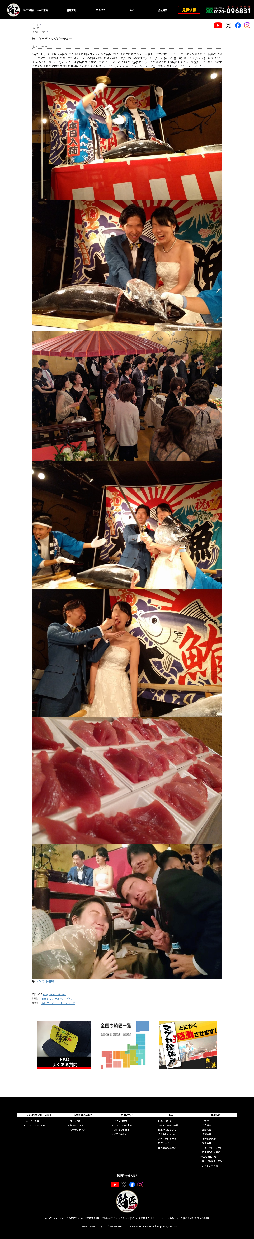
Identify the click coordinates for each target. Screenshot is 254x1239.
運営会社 (206, 1143)
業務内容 (206, 1134)
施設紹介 (206, 1129)
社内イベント (76, 1121)
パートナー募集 (210, 1165)
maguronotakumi (54, 994)
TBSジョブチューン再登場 (56, 998)
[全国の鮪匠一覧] (208, 1156)
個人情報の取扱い (167, 1147)
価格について (165, 1121)
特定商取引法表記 (211, 1152)
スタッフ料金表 (122, 1129)
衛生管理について (167, 1129)
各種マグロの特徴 (167, 1138)
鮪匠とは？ (163, 1143)
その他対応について (168, 1134)
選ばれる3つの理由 (35, 1125)
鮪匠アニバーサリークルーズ (58, 1003)
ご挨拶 (205, 1121)
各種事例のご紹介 (83, 1114)
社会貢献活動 (209, 1138)
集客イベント (76, 1125)
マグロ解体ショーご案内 (35, 10)
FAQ (132, 10)
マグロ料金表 (120, 1121)
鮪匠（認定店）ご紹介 (213, 1161)
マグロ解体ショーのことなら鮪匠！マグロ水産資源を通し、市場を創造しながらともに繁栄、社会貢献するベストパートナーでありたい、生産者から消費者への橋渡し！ (127, 1218)
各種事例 (71, 10)
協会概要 (206, 1125)
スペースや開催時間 (168, 1125)
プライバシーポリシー (213, 1147)
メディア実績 (32, 1121)
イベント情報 (45, 981)
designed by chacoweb (167, 1226)
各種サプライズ (78, 1129)
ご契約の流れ (120, 1134)
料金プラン (101, 10)
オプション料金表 (123, 1125)
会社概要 (162, 10)
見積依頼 (189, 9)
